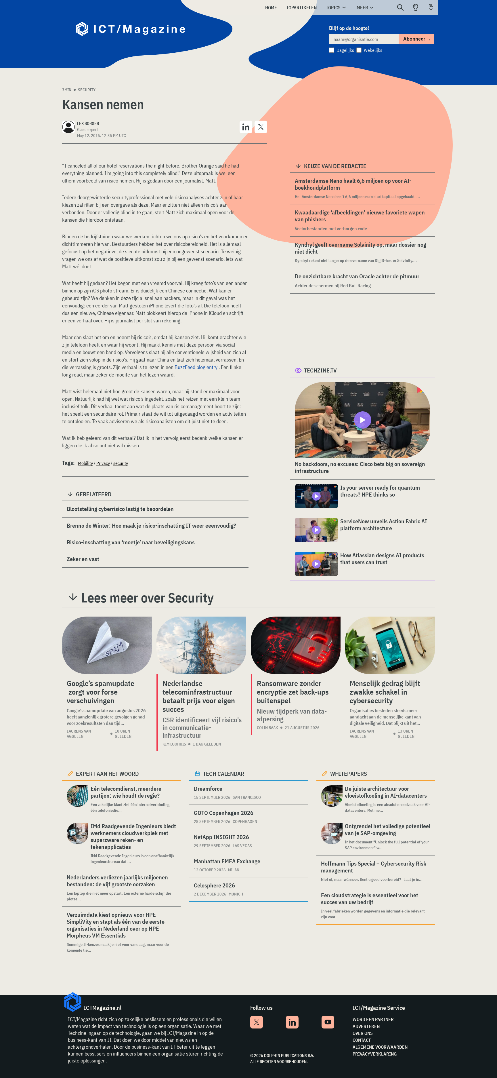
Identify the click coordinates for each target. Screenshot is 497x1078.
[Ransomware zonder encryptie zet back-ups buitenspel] (296, 645)
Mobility (85, 463)
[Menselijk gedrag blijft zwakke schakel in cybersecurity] (390, 645)
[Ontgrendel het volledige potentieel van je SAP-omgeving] (332, 837)
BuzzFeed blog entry (196, 367)
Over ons (363, 1033)
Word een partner (373, 1019)
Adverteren (366, 1026)
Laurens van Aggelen (79, 734)
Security (86, 89)
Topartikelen (301, 7)
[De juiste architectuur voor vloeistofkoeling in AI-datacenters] (332, 799)
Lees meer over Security (147, 597)
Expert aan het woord (107, 773)
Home (271, 7)
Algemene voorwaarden (380, 1047)
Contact (362, 1040)
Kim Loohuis (174, 744)
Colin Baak (267, 727)
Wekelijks (373, 50)
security (120, 463)
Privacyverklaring (375, 1054)
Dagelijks (345, 50)
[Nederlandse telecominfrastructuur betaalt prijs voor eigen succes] (201, 645)
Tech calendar (223, 773)
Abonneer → (417, 39)
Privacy (103, 463)
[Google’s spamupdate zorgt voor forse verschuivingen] (107, 645)
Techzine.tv (320, 370)
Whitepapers (348, 773)
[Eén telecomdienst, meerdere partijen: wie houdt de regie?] (77, 799)
